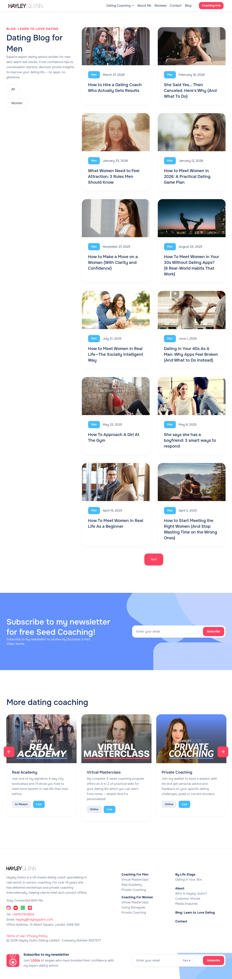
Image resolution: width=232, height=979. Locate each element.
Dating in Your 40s (188, 879)
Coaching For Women (137, 897)
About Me (144, 5)
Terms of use (15, 936)
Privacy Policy (37, 936)
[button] (120, 5)
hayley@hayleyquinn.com (34, 919)
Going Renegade (133, 907)
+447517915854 (23, 914)
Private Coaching (133, 889)
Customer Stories (187, 898)
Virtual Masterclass (134, 879)
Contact (176, 5)
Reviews (160, 5)
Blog (188, 5)
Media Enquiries (186, 903)
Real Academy (131, 884)
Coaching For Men (134, 874)
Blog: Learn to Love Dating (195, 912)
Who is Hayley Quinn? (191, 893)
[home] (28, 5)
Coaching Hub (211, 5)
